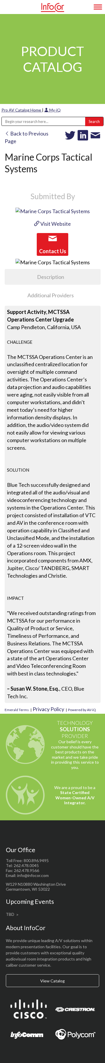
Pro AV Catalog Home (21, 109)
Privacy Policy (48, 709)
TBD (10, 914)
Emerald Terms (17, 710)
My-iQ (54, 109)
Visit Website (55, 223)
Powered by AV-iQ (82, 710)
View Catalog (52, 980)
